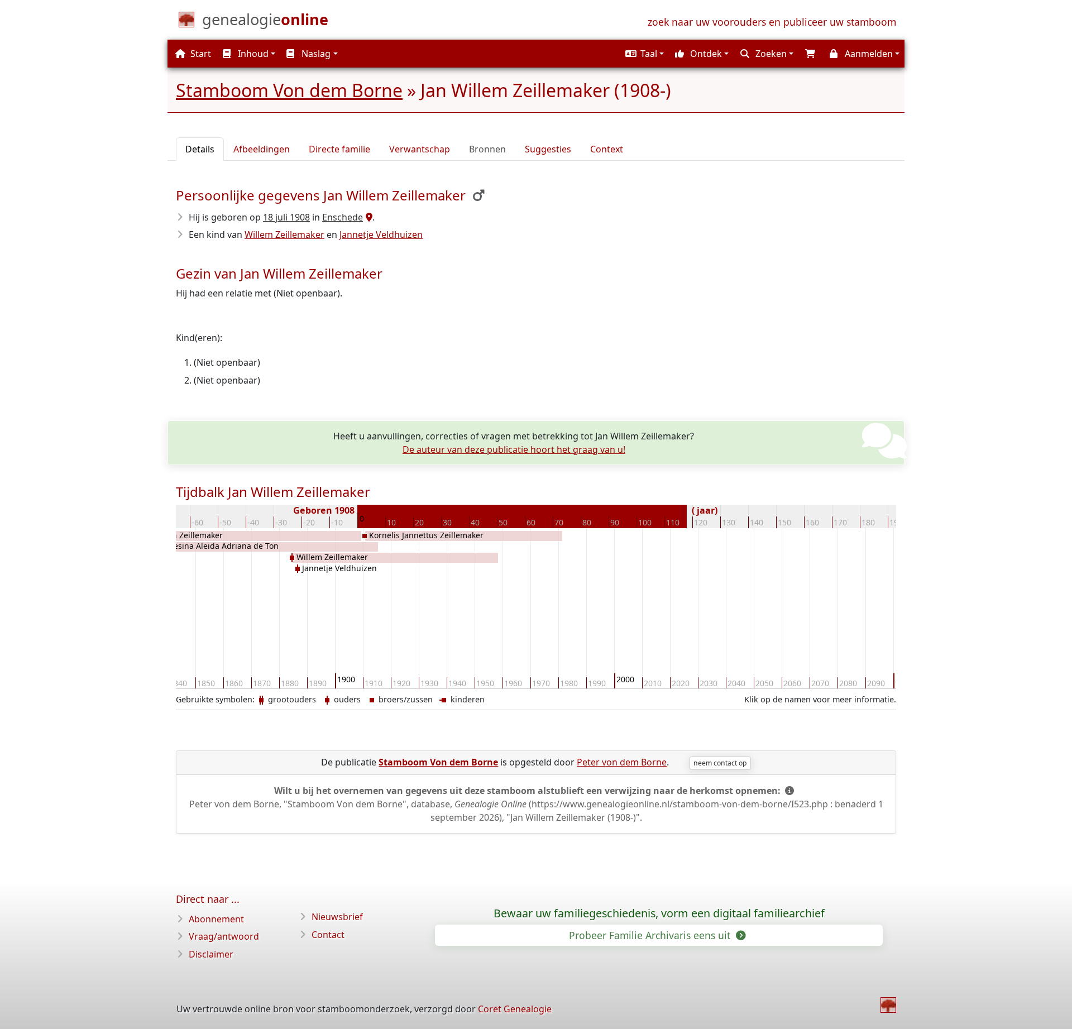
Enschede (342, 217)
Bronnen (487, 149)
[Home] (888, 1005)
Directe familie (339, 149)
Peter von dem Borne (622, 762)
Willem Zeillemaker (284, 234)
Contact (328, 935)
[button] (643, 53)
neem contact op (719, 763)
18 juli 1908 (286, 217)
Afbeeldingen (261, 149)
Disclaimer (211, 954)
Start (199, 53)
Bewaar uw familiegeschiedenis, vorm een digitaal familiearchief (659, 913)
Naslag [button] (315, 53)
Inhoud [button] (252, 53)
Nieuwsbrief (337, 917)
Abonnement (216, 919)
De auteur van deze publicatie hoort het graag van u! (514, 449)
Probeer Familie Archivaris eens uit (651, 935)
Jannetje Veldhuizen (381, 234)
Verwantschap (419, 149)
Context (606, 149)
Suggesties (548, 149)
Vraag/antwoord (224, 936)
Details (199, 149)
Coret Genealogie (515, 1009)
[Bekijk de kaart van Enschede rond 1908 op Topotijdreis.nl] (367, 217)
